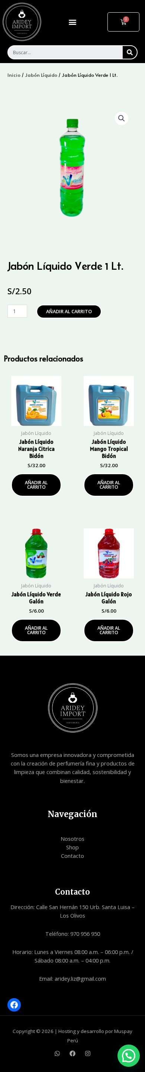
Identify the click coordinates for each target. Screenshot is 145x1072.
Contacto (72, 855)
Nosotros (72, 838)
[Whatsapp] (57, 1053)
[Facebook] (14, 1005)
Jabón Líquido (41, 74)
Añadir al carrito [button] (36, 484)
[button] (72, 22)
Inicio (13, 74)
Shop (72, 847)
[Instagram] (88, 1053)
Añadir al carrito (69, 311)
